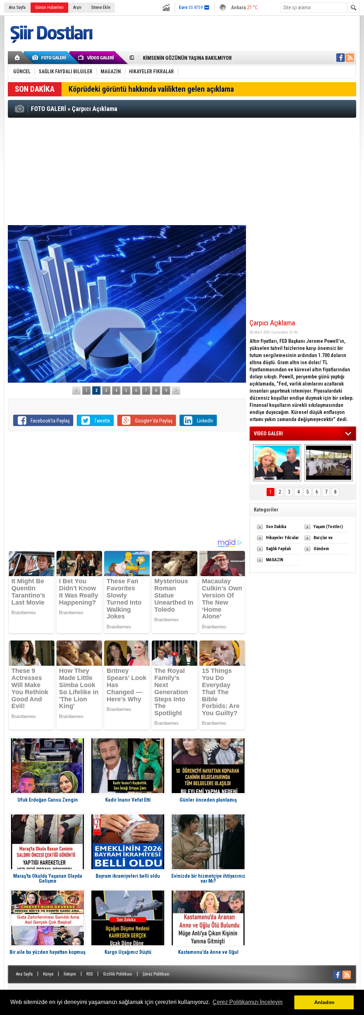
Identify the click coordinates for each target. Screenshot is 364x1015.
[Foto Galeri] (50, 57)
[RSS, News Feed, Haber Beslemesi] (350, 57)
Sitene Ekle (100, 7)
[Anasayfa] (17, 57)
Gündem (321, 548)
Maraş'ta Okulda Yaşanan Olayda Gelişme (47, 878)
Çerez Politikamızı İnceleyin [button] (248, 1002)
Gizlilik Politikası (117, 974)
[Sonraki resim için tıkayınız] (127, 304)
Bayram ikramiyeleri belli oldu (128, 876)
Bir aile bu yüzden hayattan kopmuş (47, 952)
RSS (89, 974)
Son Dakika (276, 526)
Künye (48, 974)
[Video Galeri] (97, 57)
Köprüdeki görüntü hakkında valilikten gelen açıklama (151, 89)
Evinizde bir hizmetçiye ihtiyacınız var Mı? (208, 878)
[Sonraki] (176, 390)
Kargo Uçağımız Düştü (128, 952)
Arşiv (77, 7)
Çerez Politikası (156, 974)
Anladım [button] (324, 1002)
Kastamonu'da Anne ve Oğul (208, 952)
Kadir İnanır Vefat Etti (128, 800)
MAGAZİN (274, 559)
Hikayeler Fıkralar (282, 537)
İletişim (70, 974)
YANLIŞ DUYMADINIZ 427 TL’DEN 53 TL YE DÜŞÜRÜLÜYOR (203, 58)
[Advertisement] (182, 171)
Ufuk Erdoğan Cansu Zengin (47, 800)
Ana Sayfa (17, 7)
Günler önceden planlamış (208, 800)
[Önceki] (76, 390)
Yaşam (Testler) (328, 526)
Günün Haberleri (49, 7)
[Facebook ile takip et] (340, 57)
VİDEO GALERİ (268, 433)
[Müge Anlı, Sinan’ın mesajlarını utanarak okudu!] (277, 462)
